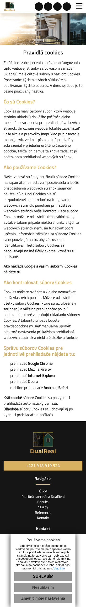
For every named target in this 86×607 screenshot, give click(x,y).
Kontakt (43, 517)
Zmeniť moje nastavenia (43, 598)
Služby (43, 507)
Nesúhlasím (43, 587)
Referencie (43, 512)
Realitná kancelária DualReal (43, 496)
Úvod (43, 491)
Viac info (59, 568)
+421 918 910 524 (43, 465)
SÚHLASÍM (43, 576)
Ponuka (43, 502)
